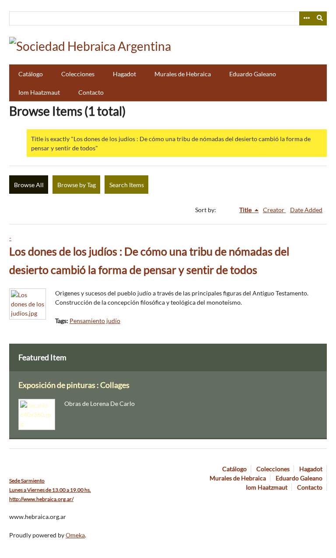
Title (246, 209)
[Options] (306, 18)
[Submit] (320, 18)
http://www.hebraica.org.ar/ (41, 499)
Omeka (75, 535)
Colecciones (77, 74)
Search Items (126, 184)
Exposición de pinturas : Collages (74, 385)
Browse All (29, 184)
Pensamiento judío (95, 320)
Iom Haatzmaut (39, 92)
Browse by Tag (76, 184)
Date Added (306, 209)
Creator (274, 209)
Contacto (91, 92)
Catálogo (30, 74)
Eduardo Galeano (252, 74)
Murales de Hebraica (182, 74)
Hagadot (124, 74)
